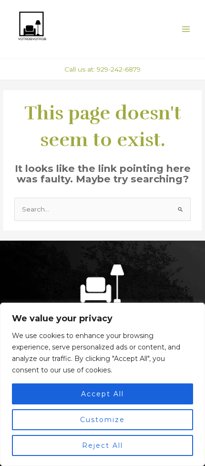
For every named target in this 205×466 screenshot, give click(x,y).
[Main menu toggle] (186, 29)
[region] (102, 384)
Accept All (102, 394)
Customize (102, 419)
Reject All (102, 445)
